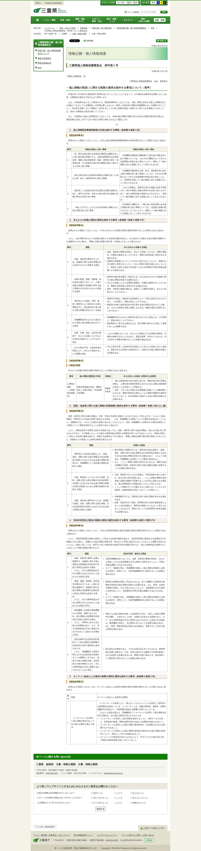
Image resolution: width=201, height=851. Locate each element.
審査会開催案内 (44, 58)
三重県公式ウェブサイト (50, 10)
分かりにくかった (140, 798)
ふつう (119, 793)
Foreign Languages (53, 3)
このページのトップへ (154, 828)
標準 (153, 3)
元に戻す (121, 3)
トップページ (49, 28)
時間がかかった (139, 803)
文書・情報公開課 (79, 34)
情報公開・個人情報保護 (101, 28)
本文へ (38, 3)
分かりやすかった (100, 798)
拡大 (135, 3)
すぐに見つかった (100, 803)
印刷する (162, 40)
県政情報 (83, 28)
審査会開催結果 (44, 63)
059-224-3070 (112, 840)
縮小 (129, 3)
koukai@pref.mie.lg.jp (113, 773)
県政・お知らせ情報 (67, 28)
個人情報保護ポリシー (83, 835)
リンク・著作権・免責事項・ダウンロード (52, 835)
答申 (153, 28)
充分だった (98, 793)
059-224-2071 (52, 773)
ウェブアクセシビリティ (107, 835)
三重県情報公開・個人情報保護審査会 (131, 28)
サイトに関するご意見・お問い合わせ (138, 835)
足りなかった (138, 793)
